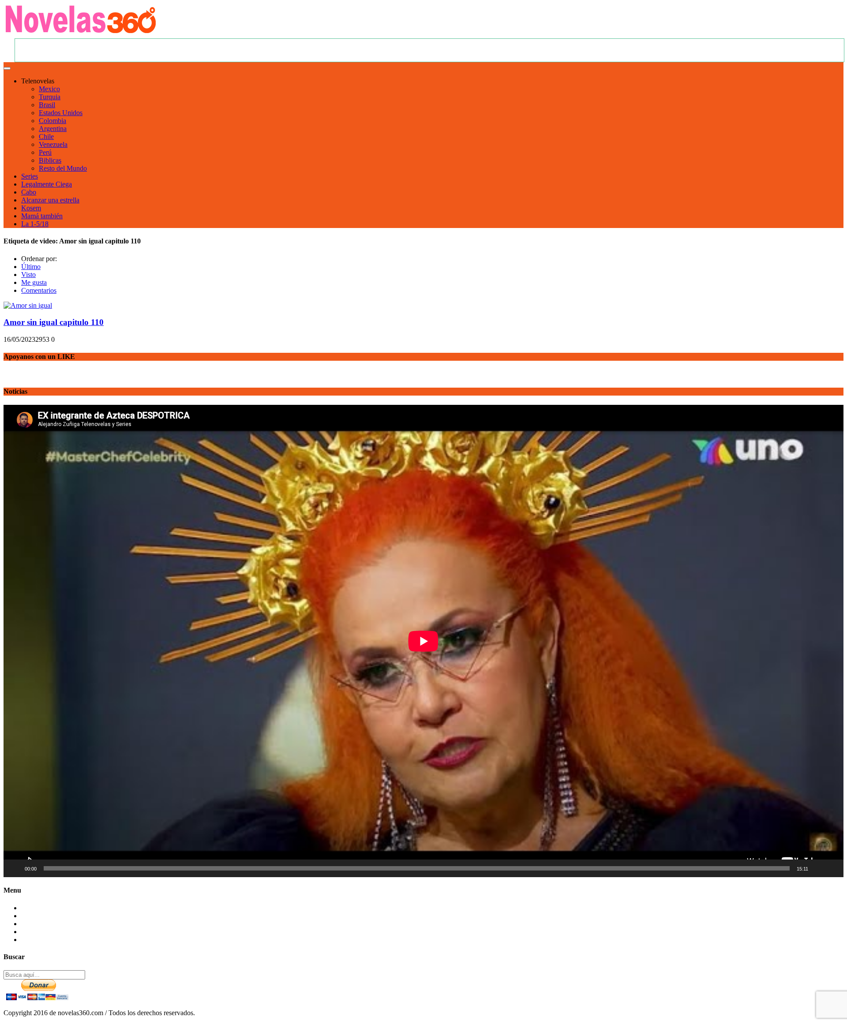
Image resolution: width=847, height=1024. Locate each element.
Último (31, 266)
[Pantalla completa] (832, 868)
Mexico (49, 89)
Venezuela (53, 144)
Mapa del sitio (40, 923)
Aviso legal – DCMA (51, 939)
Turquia (49, 97)
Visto (28, 274)
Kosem (31, 208)
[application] (423, 641)
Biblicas (50, 160)
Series (29, 176)
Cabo (28, 192)
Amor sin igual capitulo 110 (54, 322)
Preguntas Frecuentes (50, 915)
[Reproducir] (15, 868)
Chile (46, 136)
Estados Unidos (60, 112)
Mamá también (42, 216)
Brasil (47, 104)
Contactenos (38, 908)
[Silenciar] (817, 868)
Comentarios (38, 290)
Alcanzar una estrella (50, 200)
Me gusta (34, 282)
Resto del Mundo (63, 168)
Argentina (53, 128)
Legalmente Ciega (46, 184)
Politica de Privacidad (51, 931)
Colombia (52, 120)
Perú (45, 152)
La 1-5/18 (35, 224)
